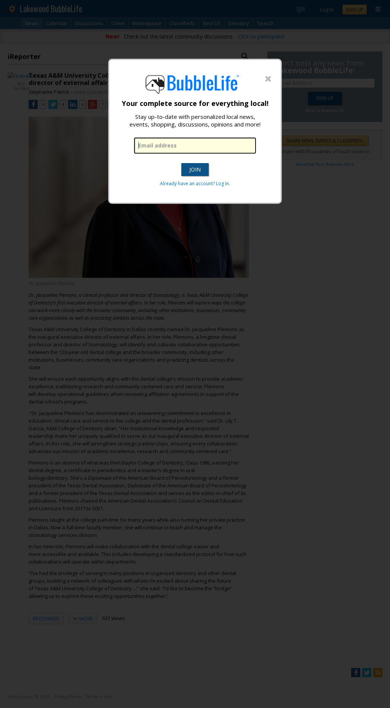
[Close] (268, 79)
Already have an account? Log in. (195, 183)
